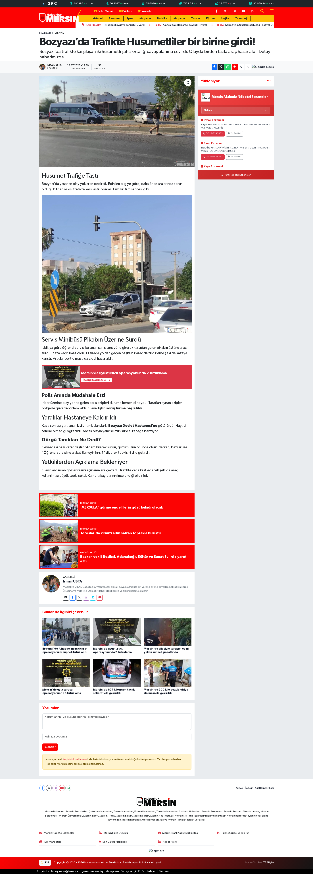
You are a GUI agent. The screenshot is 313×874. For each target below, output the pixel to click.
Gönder (50, 747)
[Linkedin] (93, 598)
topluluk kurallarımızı (75, 759)
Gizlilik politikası (264, 788)
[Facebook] (73, 598)
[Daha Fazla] (235, 67)
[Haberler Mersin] (59, 17)
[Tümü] (269, 81)
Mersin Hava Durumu (116, 833)
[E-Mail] (66, 598)
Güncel (98, 18)
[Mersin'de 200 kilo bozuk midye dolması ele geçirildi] (167, 672)
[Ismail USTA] (51, 583)
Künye (239, 788)
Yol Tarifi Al (236, 134)
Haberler (45, 33)
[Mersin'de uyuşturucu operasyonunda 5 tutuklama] (66, 672)
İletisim (249, 788)
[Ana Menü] (270, 11)
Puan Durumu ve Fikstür (235, 833)
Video (127, 11)
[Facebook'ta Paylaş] (214, 67)
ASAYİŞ (59, 33)
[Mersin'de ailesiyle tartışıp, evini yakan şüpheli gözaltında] (167, 631)
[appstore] (156, 851)
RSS (46, 862)
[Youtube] (100, 598)
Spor (130, 18)
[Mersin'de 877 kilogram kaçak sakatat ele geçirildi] (117, 672)
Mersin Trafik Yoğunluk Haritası (180, 833)
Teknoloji (241, 18)
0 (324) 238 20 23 (214, 134)
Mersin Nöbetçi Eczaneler (59, 833)
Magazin (145, 18)
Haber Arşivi (170, 841)
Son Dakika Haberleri (115, 841)
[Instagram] (86, 598)
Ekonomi (114, 18)
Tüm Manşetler (52, 841)
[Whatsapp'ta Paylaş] (227, 67)
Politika (162, 18)
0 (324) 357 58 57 (214, 157)
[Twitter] (79, 598)
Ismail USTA (72, 581)
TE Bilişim (268, 862)
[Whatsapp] (68, 788)
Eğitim (210, 18)
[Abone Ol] (263, 67)
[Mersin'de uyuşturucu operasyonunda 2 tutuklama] (117, 631)
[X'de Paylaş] (221, 67)
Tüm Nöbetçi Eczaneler (237, 175)
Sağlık (225, 18)
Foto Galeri (105, 11)
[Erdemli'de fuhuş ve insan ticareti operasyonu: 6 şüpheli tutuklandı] (66, 631)
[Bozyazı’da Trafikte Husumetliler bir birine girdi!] (117, 121)
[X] (49, 788)
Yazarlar (147, 11)
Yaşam (195, 18)
